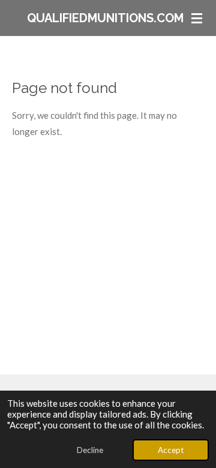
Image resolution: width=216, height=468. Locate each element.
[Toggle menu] (197, 18)
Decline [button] (90, 450)
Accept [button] (171, 450)
